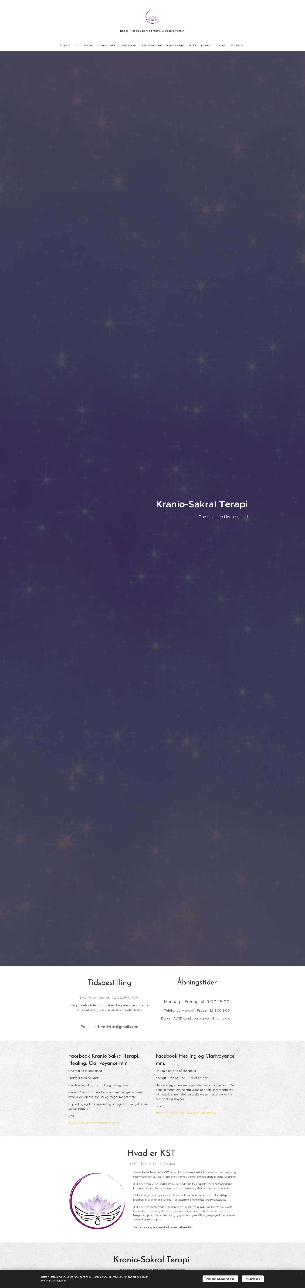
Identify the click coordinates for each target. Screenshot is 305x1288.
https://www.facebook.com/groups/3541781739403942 (186, 1112)
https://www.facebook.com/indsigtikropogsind (93, 1122)
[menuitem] (66, 45)
